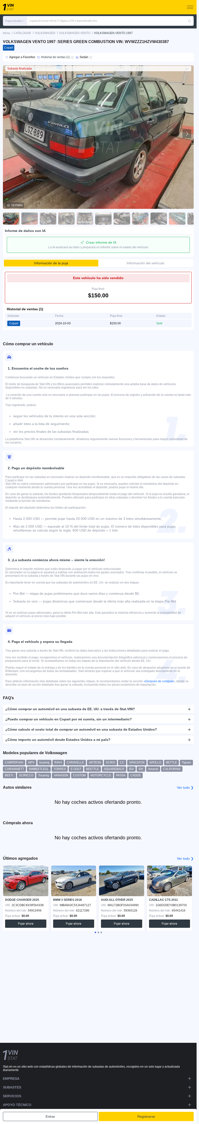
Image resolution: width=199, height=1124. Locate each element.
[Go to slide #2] (29, 218)
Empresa (11, 1078)
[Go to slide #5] (85, 218)
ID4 (131, 769)
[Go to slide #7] (122, 218)
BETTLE (171, 762)
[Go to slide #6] (103, 218)
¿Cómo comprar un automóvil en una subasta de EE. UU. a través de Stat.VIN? (70, 709)
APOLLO (155, 762)
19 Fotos (17, 205)
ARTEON (95, 762)
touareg (44, 762)
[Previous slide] (9, 133)
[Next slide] (186, 133)
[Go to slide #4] (66, 218)
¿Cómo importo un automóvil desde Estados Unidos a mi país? (57, 740)
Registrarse (146, 1116)
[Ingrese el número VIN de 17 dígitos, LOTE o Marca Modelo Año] (189, 21)
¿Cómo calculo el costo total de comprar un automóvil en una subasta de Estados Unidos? (81, 729)
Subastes (12, 1087)
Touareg (43, 775)
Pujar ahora (25, 923)
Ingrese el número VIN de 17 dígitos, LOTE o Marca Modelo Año (63, 20)
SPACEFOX (137, 762)
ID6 (141, 769)
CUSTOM (79, 775)
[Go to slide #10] (177, 218)
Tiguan (186, 762)
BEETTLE (92, 769)
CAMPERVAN (14, 762)
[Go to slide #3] (48, 218)
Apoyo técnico (17, 1105)
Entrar (50, 1116)
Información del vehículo (145, 263)
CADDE (135, 775)
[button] (15, 21)
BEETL (9, 775)
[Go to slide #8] (140, 218)
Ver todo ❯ (185, 787)
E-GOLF (76, 769)
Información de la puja (51, 263)
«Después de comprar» (159, 681)
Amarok (153, 769)
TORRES (60, 769)
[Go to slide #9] (158, 218)
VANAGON (61, 775)
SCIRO (110, 762)
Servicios (12, 1096)
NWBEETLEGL (39, 769)
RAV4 (58, 762)
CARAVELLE (75, 762)
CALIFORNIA (172, 769)
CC (122, 762)
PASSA (120, 775)
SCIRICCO (26, 775)
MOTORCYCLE (101, 775)
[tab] (95, 932)
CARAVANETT (14, 769)
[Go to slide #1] (11, 218)
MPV (31, 762)
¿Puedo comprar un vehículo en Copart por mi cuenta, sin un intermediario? (68, 719)
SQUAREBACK (114, 769)
